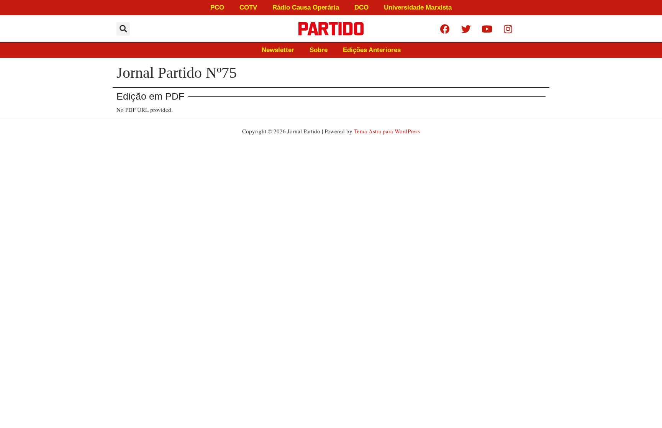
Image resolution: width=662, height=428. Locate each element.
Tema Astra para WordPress (387, 131)
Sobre (319, 50)
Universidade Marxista (418, 7)
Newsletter (278, 50)
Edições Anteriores (372, 50)
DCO (361, 7)
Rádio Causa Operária (305, 7)
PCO (217, 7)
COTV (248, 7)
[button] (123, 29)
